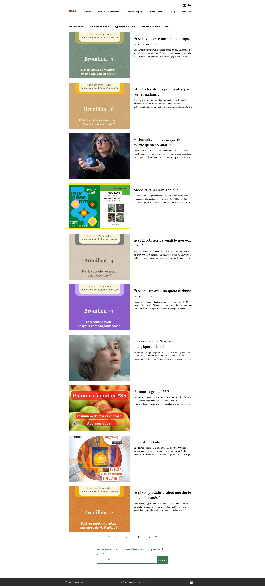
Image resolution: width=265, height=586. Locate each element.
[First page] (109, 536)
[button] (192, 27)
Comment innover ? (99, 26)
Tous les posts (76, 26)
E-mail (100, 554)
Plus (167, 26)
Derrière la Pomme (150, 26)
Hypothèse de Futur (124, 26)
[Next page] (149, 536)
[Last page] (155, 536)
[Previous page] (115, 536)
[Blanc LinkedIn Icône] (191, 582)
